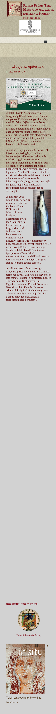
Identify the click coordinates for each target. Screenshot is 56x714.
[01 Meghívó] (29, 346)
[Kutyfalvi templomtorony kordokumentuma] (29, 579)
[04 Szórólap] (29, 486)
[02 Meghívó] (29, 393)
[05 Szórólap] (29, 533)
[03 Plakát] (29, 440)
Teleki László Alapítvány (28, 635)
